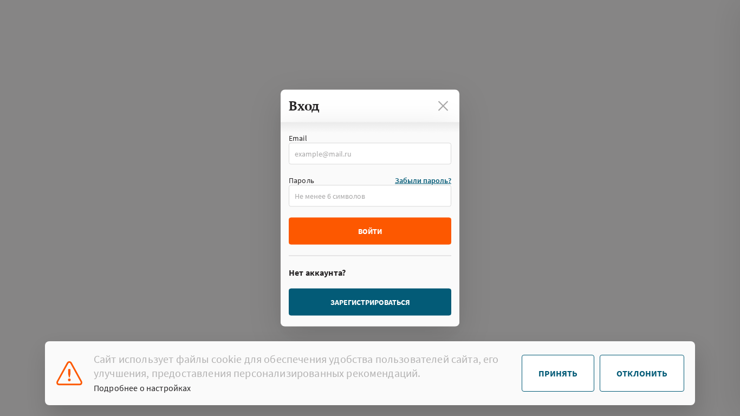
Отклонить (641, 373)
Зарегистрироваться (370, 302)
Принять (557, 373)
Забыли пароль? (423, 180)
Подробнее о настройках (142, 387)
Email (298, 138)
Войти (370, 231)
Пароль (301, 180)
